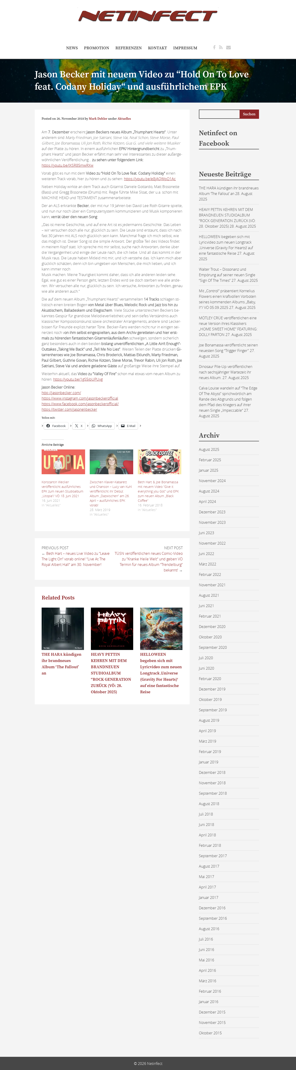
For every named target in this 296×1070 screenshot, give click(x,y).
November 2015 (212, 1022)
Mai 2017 (206, 876)
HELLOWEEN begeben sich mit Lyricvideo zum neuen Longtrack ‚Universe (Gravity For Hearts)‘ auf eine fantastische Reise (161, 673)
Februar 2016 (210, 991)
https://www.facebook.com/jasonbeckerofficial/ (80, 403)
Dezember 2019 (212, 689)
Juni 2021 (206, 605)
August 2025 (209, 449)
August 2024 (209, 491)
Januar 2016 (208, 1001)
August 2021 (209, 595)
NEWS (72, 48)
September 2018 (213, 793)
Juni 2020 (206, 668)
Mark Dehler (98, 119)
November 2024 (212, 480)
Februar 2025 (210, 459)
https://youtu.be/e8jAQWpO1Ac (150, 178)
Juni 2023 (206, 532)
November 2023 (212, 522)
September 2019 (213, 709)
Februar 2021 (210, 616)
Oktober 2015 (210, 1032)
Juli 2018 (206, 814)
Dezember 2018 (212, 772)
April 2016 (207, 970)
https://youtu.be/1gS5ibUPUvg (78, 379)
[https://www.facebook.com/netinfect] (214, 47)
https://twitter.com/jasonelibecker (69, 409)
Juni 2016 (206, 949)
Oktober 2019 (210, 699)
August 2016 (209, 928)
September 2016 (213, 918)
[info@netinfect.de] (228, 47)
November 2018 (212, 782)
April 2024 (207, 501)
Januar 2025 (208, 470)
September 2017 (213, 855)
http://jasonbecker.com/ (61, 392)
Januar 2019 (208, 762)
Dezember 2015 (212, 1012)
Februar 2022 (210, 574)
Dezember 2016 (212, 907)
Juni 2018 (206, 824)
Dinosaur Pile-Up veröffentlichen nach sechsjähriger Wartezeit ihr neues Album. (225, 372)
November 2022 (212, 543)
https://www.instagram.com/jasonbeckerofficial (80, 398)
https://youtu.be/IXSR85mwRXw (67, 165)
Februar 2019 (210, 751)
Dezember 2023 (212, 512)
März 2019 (207, 741)
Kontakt (157, 48)
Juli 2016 (206, 939)
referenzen (128, 48)
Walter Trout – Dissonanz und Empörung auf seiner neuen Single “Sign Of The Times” (227, 275)
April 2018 (207, 835)
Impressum (185, 48)
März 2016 (207, 980)
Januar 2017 (208, 897)
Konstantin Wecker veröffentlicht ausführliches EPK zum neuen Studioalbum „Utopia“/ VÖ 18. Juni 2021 (62, 489)
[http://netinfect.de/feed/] (221, 47)
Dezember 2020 (212, 626)
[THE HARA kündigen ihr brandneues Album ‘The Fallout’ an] (63, 648)
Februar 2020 (210, 678)
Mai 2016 (206, 960)
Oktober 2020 (210, 637)
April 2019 (207, 730)
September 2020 (213, 647)
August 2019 (209, 720)
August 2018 (209, 803)
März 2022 (207, 564)
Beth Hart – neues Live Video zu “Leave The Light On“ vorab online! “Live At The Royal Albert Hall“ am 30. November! (76, 559)
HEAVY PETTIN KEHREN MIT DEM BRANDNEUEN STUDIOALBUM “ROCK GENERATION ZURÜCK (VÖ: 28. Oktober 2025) (111, 673)
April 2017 (207, 887)
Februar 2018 (210, 845)
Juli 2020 (206, 657)
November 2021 (212, 584)
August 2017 (209, 866)
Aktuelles (124, 119)
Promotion (96, 48)
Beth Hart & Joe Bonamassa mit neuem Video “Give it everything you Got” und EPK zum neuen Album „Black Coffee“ (158, 491)
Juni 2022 (206, 553)
